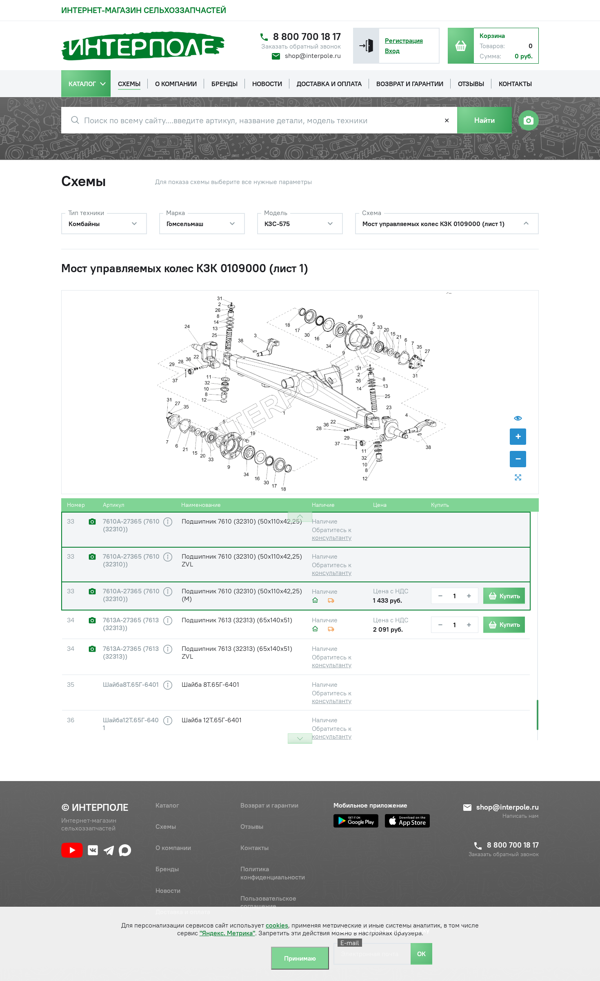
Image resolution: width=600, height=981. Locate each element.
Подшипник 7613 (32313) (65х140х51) (237, 620)
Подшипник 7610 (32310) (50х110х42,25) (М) (242, 595)
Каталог (167, 805)
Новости (168, 890)
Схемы (166, 826)
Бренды (167, 869)
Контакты (254, 847)
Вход (392, 51)
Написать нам (520, 815)
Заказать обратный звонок (301, 46)
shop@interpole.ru (313, 55)
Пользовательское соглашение (268, 902)
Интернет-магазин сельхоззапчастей (143, 10)
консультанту (331, 537)
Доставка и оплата (183, 912)
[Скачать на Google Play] (355, 821)
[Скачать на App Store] (407, 821)
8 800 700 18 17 (307, 36)
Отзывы (251, 826)
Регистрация (404, 40)
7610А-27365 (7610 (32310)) (131, 525)
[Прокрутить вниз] (300, 738)
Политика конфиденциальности (272, 873)
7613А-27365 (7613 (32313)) (131, 624)
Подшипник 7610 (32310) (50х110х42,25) (242, 521)
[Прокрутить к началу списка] (300, 517)
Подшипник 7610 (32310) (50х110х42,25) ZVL (242, 560)
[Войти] (366, 46)
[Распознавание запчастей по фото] (528, 120)
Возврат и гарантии (269, 805)
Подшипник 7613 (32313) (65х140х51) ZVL (237, 652)
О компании (173, 847)
